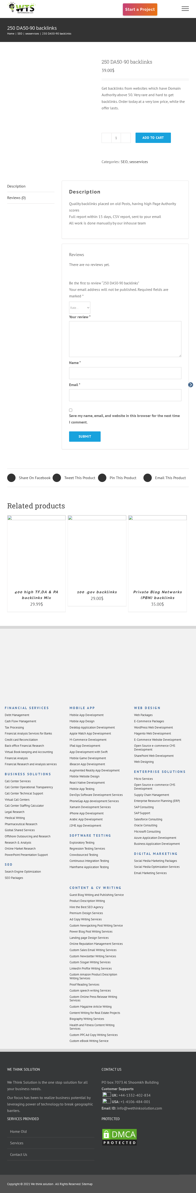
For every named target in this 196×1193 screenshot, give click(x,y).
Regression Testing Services (87, 848)
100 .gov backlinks (97, 592)
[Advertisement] (98, 667)
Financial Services (27, 708)
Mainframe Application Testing (89, 867)
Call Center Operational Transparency (29, 787)
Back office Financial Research (24, 746)
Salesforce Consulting (148, 819)
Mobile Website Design (84, 776)
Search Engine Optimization (23, 872)
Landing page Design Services (89, 938)
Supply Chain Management (151, 795)
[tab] (30, 186)
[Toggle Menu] (185, 8)
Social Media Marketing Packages (155, 861)
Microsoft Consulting (147, 831)
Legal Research (14, 812)
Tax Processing (14, 727)
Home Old (18, 1131)
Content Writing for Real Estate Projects (95, 1013)
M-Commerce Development (88, 740)
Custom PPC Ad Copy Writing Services (94, 1035)
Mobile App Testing (82, 789)
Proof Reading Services (84, 984)
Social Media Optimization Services (157, 867)
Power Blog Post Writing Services (91, 931)
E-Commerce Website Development (157, 740)
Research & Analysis (18, 842)
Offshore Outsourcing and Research (27, 836)
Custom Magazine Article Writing (91, 1007)
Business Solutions (28, 774)
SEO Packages (14, 878)
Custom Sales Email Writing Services (93, 950)
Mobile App (82, 708)
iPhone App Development (86, 813)
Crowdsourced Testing (84, 855)
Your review (80, 316)
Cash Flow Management (20, 721)
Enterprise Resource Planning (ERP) (157, 801)
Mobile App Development (86, 715)
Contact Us (18, 1154)
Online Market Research (20, 848)
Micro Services (143, 779)
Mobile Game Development (88, 758)
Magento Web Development (152, 733)
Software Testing (91, 835)
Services (16, 1142)
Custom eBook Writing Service (89, 1041)
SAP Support (142, 813)
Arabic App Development (86, 819)
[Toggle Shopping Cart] (169, 8)
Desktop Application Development (92, 727)
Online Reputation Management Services (96, 944)
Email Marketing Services (150, 873)
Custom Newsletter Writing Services (93, 956)
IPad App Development (85, 746)
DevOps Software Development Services (96, 795)
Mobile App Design (82, 721)
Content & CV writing (96, 888)
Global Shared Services (20, 830)
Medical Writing (15, 818)
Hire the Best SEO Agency (86, 907)
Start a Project (140, 9)
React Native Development (87, 783)
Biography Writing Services (87, 1019)
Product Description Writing (87, 901)
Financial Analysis (16, 758)
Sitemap (87, 1184)
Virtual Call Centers (17, 800)
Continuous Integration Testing (89, 861)
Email (74, 384)
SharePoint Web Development (154, 756)
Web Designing (144, 762)
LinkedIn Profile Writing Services (91, 968)
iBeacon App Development (87, 764)
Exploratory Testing (82, 842)
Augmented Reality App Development (95, 770)
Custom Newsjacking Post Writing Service (96, 925)
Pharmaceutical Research (21, 824)
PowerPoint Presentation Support (26, 855)
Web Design (147, 708)
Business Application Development (157, 844)
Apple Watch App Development (90, 733)
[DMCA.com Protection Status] (119, 1131)
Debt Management (17, 715)
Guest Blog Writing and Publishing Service (97, 895)
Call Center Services (18, 781)
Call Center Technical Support (24, 793)
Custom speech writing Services (90, 990)
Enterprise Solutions (160, 772)
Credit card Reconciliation (21, 740)
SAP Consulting (144, 807)
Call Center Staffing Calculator (24, 806)
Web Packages (143, 715)
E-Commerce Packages (149, 721)
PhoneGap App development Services (94, 801)
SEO (124, 161)
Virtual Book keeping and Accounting (29, 752)
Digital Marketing (156, 854)
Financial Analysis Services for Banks (28, 733)
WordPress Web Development (153, 727)
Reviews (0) (16, 197)
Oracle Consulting (145, 825)
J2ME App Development (85, 825)
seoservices (138, 161)
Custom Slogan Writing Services (90, 962)
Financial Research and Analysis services (31, 764)
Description (16, 186)
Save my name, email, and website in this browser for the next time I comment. (124, 418)
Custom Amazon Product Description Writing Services (93, 976)
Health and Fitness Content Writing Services (92, 1027)
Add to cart (153, 137)
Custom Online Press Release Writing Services (93, 999)
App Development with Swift (89, 752)
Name (75, 362)
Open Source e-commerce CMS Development (154, 748)
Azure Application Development (155, 838)
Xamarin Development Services (90, 807)
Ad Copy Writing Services (86, 919)
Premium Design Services (86, 913)
